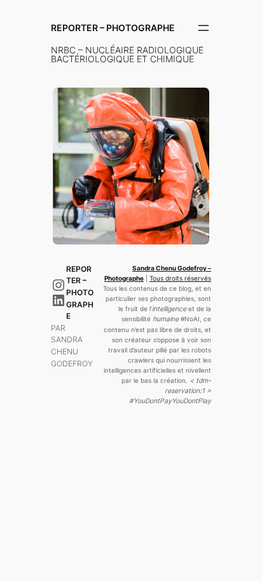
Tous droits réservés (180, 278)
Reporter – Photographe (113, 27)
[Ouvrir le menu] (203, 28)
